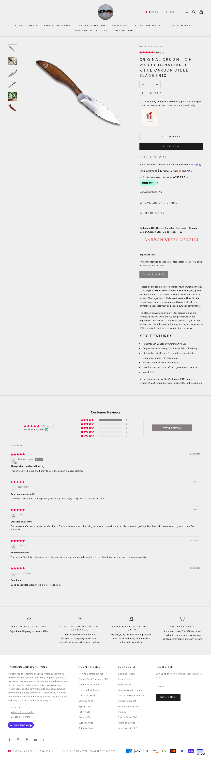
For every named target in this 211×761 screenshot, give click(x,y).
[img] (18, 454)
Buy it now (171, 146)
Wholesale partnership (22, 712)
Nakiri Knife (84, 711)
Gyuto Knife (84, 706)
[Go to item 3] (12, 72)
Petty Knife (84, 717)
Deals (33, 25)
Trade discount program (130, 690)
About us (16, 707)
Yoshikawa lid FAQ (127, 728)
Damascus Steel (86, 695)
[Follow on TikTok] (43, 739)
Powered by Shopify (103, 751)
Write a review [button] (172, 428)
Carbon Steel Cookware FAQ (93, 679)
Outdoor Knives (86, 30)
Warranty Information (129, 706)
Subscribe (168, 697)
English (171, 12)
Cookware (119, 25)
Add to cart (171, 136)
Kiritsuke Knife (85, 728)
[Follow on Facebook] (9, 739)
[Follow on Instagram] (18, 739)
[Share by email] (164, 157)
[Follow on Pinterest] (26, 739)
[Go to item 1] (12, 49)
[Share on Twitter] (155, 157)
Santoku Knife (85, 700)
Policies (122, 711)
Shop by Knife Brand (58, 25)
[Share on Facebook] (150, 157)
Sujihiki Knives (85, 722)
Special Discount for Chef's (132, 695)
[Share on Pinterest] (160, 157)
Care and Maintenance (161, 203)
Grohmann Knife (151, 46)
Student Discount (127, 700)
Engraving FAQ (126, 684)
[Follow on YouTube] (35, 739)
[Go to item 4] (12, 84)
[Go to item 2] (12, 61)
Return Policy (125, 679)
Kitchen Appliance (147, 25)
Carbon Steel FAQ (153, 274)
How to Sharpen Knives (90, 673)
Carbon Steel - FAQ (88, 684)
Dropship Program (20, 716)
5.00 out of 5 (47, 426)
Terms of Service (126, 722)
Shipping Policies (127, 673)
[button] (146, 52)
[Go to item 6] (12, 108)
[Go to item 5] (12, 96)
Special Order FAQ (127, 717)
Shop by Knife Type (92, 25)
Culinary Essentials (181, 25)
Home (19, 25)
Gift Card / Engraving (120, 30)
